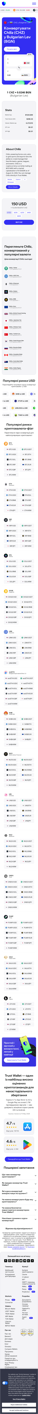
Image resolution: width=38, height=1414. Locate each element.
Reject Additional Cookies (19, 1405)
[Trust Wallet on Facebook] (5, 1260)
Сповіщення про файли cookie (11, 1368)
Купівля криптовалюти (27, 1271)
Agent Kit (27, 1318)
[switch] (34, 4)
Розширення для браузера (10, 1275)
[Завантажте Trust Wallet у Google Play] (27, 1144)
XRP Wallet (9, 1316)
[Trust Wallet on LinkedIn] (28, 1260)
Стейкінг (25, 1277)
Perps (26, 1289)
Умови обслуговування (11, 1355)
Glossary (8, 1346)
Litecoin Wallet (8, 1322)
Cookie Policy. (26, 1395)
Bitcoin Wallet (10, 1309)
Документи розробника (26, 1300)
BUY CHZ (19, 222)
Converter (9, 1302)
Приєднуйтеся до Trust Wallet (19, 1159)
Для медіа (8, 1339)
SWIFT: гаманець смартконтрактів (28, 1283)
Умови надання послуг (16, 1247)
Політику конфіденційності (23, 1248)
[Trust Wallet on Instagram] (13, 1260)
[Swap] (19, 67)
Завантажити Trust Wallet (16, 1060)
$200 (15, 212)
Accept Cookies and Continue (19, 1410)
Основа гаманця (25, 1305)
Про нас (8, 1334)
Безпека (8, 1341)
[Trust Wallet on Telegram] (24, 1260)
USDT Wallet (9, 1311)
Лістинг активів (25, 1313)
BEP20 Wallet (10, 1326)
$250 (22, 212)
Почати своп (12, 49)
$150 (9, 212)
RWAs (26, 1286)
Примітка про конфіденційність (11, 1359)
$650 (19, 216)
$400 (29, 212)
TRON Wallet (9, 1314)
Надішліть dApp (26, 1309)
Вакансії (8, 1336)
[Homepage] (4, 4)
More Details (13, 187)
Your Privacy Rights (19, 1399)
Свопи (24, 1274)
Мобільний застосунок (9, 1271)
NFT (23, 1279)
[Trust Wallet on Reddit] (20, 1260)
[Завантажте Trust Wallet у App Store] (27, 1126)
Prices (9, 1300)
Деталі (29, 54)
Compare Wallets (11, 1349)
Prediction (28, 1292)
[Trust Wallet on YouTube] (32, 1260)
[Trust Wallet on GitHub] (9, 1260)
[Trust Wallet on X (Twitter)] (17, 1260)
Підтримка (9, 1351)
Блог (6, 1344)
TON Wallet (9, 1319)
